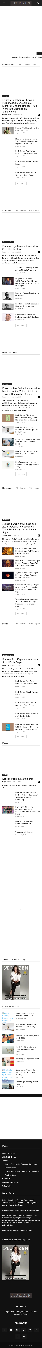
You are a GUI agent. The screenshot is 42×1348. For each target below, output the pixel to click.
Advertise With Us (8, 1153)
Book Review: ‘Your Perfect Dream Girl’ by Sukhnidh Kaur (26, 152)
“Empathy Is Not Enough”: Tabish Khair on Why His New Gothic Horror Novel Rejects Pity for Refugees (27, 282)
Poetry (5, 774)
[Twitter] (18, 1336)
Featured (27, 64)
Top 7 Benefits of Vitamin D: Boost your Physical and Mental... (26, 1049)
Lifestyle (5, 96)
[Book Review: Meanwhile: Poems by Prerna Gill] (8, 824)
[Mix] (30, 1330)
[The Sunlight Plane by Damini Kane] (8, 1084)
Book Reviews (7, 384)
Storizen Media (6, 114)
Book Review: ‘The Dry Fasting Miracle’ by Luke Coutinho (26, 452)
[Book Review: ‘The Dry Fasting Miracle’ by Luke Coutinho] (8, 454)
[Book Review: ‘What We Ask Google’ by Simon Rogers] (8, 175)
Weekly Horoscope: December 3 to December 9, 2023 (27, 1014)
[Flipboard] (11, 1330)
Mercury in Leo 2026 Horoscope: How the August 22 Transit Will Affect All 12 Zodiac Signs (27, 563)
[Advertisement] (21, 28)
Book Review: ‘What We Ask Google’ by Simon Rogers (25, 173)
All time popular (34, 210)
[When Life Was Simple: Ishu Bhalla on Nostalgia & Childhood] (8, 317)
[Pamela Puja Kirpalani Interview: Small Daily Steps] (8, 130)
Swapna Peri (6, 252)
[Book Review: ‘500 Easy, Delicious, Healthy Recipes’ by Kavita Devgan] (8, 430)
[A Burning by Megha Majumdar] (8, 1061)
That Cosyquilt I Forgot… (24, 832)
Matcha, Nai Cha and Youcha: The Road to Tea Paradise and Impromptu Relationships (26, 141)
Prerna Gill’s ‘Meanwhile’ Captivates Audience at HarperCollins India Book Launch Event (27, 810)
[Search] (38, 3)
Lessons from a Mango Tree (18, 778)
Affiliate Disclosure (9, 1157)
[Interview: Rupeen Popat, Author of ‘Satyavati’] (8, 296)
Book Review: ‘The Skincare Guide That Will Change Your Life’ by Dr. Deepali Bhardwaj (26, 417)
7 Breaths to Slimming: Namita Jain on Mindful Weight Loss (26, 268)
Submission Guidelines (10, 1182)
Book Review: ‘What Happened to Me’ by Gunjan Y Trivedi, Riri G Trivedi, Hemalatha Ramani (21, 391)
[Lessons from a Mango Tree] (21, 762)
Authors (5, 1160)
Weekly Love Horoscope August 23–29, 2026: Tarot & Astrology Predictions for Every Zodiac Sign (27, 588)
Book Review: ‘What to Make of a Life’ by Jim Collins (26, 714)
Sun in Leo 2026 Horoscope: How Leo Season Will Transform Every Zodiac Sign (27, 550)
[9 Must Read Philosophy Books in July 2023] (8, 1038)
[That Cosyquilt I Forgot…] (8, 835)
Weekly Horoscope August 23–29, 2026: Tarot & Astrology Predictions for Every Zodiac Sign (26, 602)
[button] (4, 3)
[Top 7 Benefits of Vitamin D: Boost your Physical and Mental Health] (8, 1050)
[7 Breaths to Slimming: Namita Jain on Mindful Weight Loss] (8, 270)
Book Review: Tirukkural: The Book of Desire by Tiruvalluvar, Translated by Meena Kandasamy (26, 796)
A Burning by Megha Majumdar (27, 1058)
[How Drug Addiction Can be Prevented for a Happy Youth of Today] (8, 465)
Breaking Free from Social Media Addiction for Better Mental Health (27, 441)
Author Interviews (8, 242)
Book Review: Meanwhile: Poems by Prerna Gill (24, 822)
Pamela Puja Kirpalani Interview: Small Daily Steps (27, 129)
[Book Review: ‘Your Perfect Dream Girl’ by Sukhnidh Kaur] (8, 153)
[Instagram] (17, 1330)
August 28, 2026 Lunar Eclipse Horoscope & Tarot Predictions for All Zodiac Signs (26, 575)
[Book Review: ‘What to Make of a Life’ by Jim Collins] (8, 716)
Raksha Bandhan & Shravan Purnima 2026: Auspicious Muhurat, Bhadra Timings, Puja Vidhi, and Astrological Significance (19, 105)
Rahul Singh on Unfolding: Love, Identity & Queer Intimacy (27, 305)
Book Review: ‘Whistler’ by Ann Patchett (17, 1230)
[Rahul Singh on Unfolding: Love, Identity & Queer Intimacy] (8, 306)
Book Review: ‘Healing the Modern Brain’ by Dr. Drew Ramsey (25, 1072)
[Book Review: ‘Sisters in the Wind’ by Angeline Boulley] (8, 1027)
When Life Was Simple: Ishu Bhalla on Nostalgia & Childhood (27, 315)
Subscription (6, 1186)
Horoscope (6, 519)
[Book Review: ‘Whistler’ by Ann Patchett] (8, 164)
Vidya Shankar (6, 782)
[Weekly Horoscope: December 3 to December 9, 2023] (8, 1018)
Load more (20, 183)
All (20, 64)
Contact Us (6, 1178)
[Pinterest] (36, 1330)
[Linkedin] (23, 1330)
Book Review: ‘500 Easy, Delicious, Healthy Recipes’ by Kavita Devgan (26, 429)
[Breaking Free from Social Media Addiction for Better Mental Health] (8, 442)
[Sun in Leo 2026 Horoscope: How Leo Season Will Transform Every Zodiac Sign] (8, 551)
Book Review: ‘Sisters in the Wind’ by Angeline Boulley (26, 1025)
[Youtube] (24, 1336)
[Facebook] (4, 1330)
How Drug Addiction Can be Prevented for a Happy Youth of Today (27, 464)
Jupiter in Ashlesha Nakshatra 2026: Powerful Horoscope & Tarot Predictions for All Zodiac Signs (19, 528)
